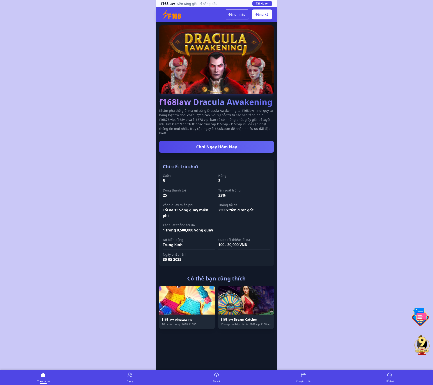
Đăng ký (262, 14)
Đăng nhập (236, 14)
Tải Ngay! (262, 3)
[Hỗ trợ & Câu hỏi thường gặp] (420, 317)
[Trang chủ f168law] (171, 14)
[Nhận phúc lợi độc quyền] (422, 345)
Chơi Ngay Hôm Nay (216, 146)
